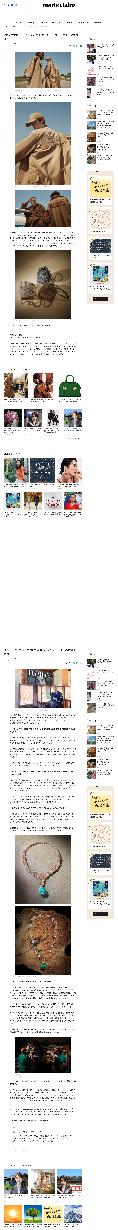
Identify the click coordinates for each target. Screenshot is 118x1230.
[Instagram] (5, 5)
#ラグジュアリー (7, 660)
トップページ (7, 26)
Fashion (19, 22)
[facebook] (12, 5)
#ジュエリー (15, 660)
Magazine (98, 22)
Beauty (31, 22)
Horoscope (84, 22)
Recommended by (70, 438)
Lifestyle (56, 22)
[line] (15, 5)
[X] (8, 5)
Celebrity (69, 22)
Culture (43, 22)
